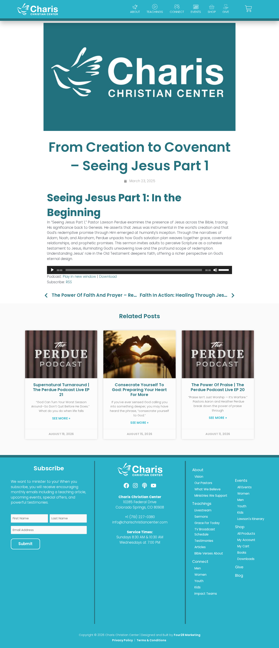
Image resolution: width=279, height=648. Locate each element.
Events (196, 12)
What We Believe (207, 489)
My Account (246, 540)
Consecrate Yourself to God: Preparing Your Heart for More (139, 389)
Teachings (155, 12)
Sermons (201, 516)
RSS (69, 282)
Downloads (245, 559)
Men (197, 568)
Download (108, 276)
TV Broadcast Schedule (204, 532)
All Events (244, 487)
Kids (197, 587)
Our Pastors (203, 483)
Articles (200, 547)
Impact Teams (205, 593)
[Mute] (215, 270)
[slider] (224, 269)
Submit (25, 544)
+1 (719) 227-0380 (140, 516)
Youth (198, 581)
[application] (139, 270)
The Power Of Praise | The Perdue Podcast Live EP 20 (218, 387)
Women (200, 574)
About (135, 12)
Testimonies (203, 541)
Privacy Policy (122, 640)
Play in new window (79, 276)
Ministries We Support (210, 495)
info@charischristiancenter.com (139, 522)
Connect (177, 12)
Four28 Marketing (187, 635)
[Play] (52, 270)
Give (225, 12)
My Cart (243, 546)
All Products (246, 533)
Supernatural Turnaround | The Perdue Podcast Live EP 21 (61, 389)
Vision (198, 476)
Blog (239, 575)
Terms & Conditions (152, 640)
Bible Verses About (208, 553)
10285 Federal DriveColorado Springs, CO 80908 (140, 505)
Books (241, 552)
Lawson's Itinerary (250, 519)
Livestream (202, 510)
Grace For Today (207, 523)
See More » (61, 418)
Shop (212, 12)
